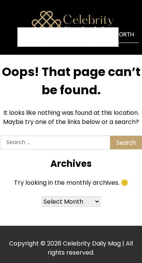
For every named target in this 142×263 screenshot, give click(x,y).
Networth (118, 34)
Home (29, 35)
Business (70, 34)
